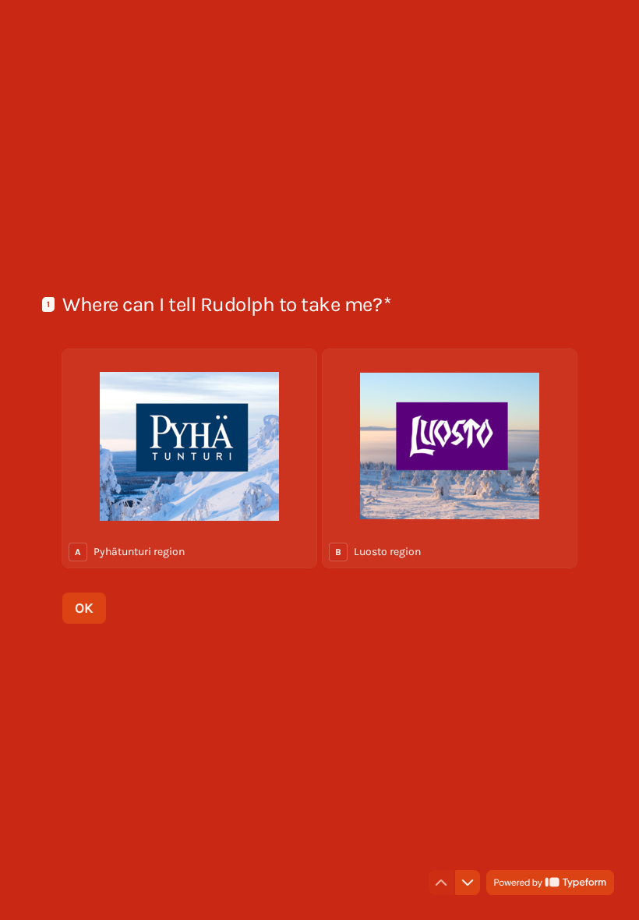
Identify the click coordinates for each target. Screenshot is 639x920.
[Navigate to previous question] (441, 882)
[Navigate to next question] (467, 882)
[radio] (189, 458)
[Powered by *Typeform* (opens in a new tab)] (550, 882)
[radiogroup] (319, 458)
